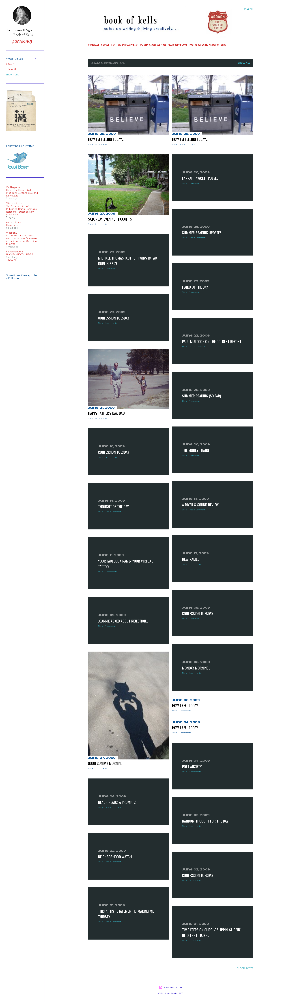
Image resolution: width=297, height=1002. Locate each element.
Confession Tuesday (113, 318)
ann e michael (13, 222)
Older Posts (245, 968)
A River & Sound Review (200, 504)
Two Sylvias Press (126, 44)
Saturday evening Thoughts (110, 219)
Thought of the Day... (114, 506)
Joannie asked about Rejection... (123, 621)
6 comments (111, 457)
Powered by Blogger (173, 987)
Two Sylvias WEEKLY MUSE (152, 44)
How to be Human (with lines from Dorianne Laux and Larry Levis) (22, 193)
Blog (223, 44)
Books (183, 44)
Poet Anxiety (192, 766)
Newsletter (108, 44)
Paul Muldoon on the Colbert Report (211, 341)
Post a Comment (187, 144)
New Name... (190, 559)
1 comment (194, 183)
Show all (243, 63)
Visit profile (22, 41)
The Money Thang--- (197, 450)
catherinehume (14, 251)
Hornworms (12, 225)
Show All (11, 260)
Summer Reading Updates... (202, 232)
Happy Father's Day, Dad (106, 413)
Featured (173, 44)
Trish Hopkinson (14, 203)
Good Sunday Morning (105, 763)
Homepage (93, 44)
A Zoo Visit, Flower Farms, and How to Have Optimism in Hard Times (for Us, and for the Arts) (21, 239)
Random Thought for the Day (205, 821)
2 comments (111, 323)
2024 (10, 64)
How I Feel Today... (186, 705)
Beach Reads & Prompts (117, 802)
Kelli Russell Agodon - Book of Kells (22, 32)
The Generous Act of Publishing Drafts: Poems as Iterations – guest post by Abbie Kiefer (21, 210)
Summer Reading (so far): (202, 396)
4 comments (101, 144)
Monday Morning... (196, 668)
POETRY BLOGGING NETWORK (204, 44)
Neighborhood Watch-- (116, 856)
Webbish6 (11, 232)
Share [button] (90, 144)
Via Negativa (13, 187)
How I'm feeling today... (105, 139)
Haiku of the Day (195, 287)
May (12, 69)
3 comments (101, 224)
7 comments (195, 771)
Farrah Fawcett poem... (200, 178)
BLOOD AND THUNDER (19, 254)
